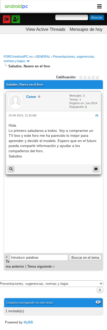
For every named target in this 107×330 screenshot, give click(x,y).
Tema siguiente (39, 266)
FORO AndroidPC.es (18, 56)
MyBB (28, 322)
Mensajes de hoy (86, 29)
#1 (96, 115)
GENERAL (42, 56)
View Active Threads (45, 29)
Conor (31, 97)
